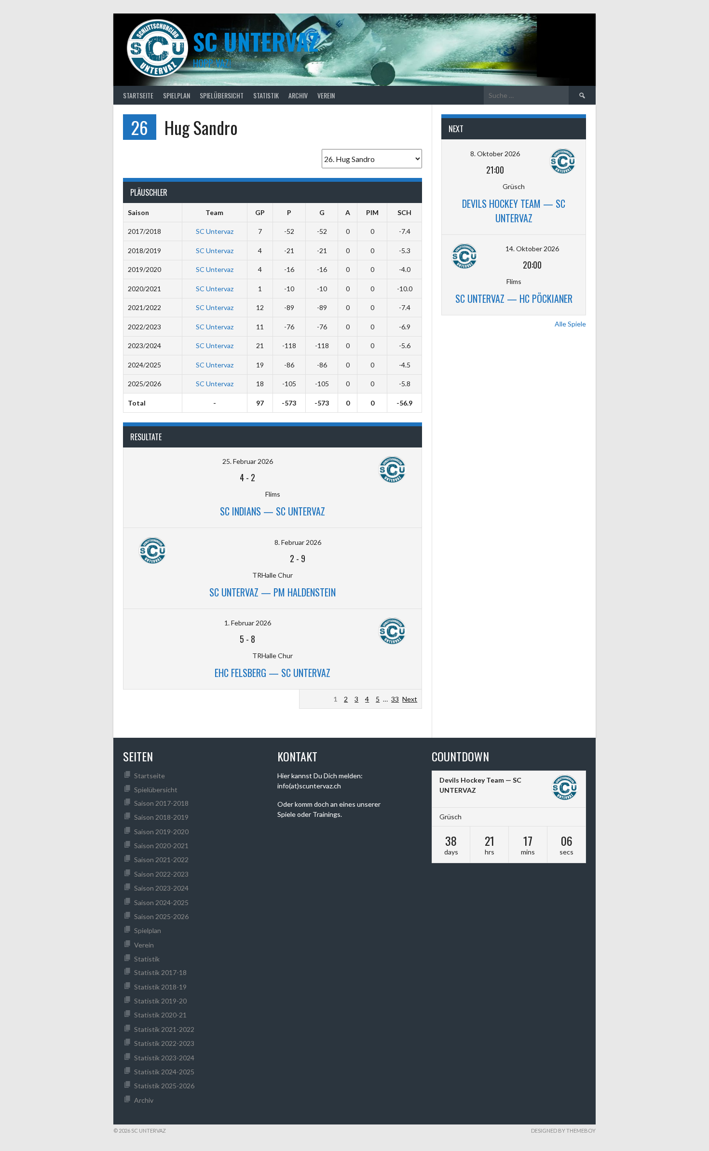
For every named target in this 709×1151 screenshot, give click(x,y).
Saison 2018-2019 (161, 817)
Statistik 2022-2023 (164, 1043)
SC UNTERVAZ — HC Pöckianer (514, 298)
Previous (316, 699)
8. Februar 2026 (297, 542)
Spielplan (176, 95)
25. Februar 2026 (247, 461)
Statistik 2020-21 (160, 1015)
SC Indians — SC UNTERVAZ (272, 511)
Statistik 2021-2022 (164, 1029)
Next (409, 699)
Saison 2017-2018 (161, 803)
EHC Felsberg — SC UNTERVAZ (272, 672)
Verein (326, 95)
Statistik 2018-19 (160, 987)
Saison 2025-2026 (161, 916)
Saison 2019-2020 (161, 831)
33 (395, 699)
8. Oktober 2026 (495, 153)
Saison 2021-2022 (161, 859)
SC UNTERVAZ (255, 41)
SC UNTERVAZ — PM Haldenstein (272, 592)
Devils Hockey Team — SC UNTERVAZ (513, 210)
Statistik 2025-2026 (164, 1086)
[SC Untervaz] (564, 789)
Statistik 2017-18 (160, 972)
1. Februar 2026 (247, 623)
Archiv (298, 95)
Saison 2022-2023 (161, 874)
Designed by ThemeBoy (563, 1130)
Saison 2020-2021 (161, 845)
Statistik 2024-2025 (164, 1072)
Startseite (138, 95)
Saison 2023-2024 (161, 888)
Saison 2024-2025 (161, 902)
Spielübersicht (222, 95)
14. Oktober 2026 (532, 248)
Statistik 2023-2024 (164, 1058)
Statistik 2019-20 (160, 1001)
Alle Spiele (570, 324)
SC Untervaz (214, 231)
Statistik (266, 95)
